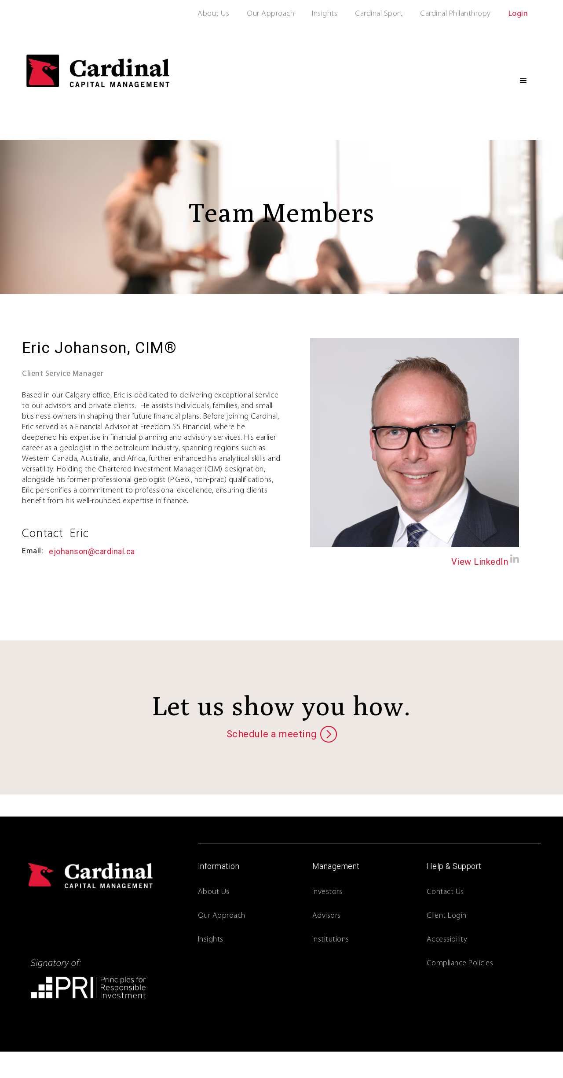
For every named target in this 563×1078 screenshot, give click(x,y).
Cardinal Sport (378, 14)
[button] (523, 81)
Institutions (330, 940)
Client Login (447, 916)
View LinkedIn (479, 561)
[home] (97, 71)
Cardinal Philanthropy (455, 14)
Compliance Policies (460, 964)
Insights (324, 14)
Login (518, 14)
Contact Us (445, 892)
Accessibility (447, 940)
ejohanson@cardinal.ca (92, 551)
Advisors (326, 916)
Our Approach (270, 14)
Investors (327, 892)
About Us (213, 14)
